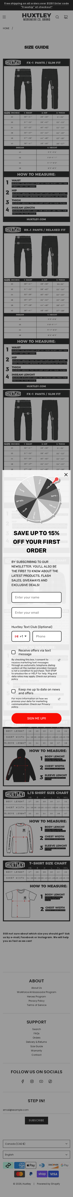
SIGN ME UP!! (36, 718)
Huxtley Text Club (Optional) (31, 627)
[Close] (66, 474)
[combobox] (20, 636)
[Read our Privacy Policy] (59, 660)
